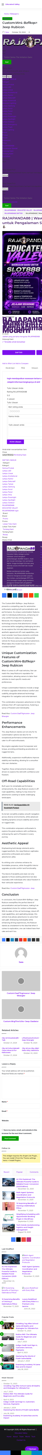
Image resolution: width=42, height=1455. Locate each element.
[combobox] (17, 57)
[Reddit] (25, 939)
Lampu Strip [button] (7, 495)
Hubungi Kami (7, 151)
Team (21, 1436)
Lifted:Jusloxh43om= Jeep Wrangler (30, 1039)
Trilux (4, 143)
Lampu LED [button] (6, 471)
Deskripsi (10, 368)
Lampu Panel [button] (7, 492)
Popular (19, 1172)
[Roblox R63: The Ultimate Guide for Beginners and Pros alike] (8, 1336)
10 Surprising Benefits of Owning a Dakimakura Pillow (26, 1205)
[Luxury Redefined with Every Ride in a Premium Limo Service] (31, 1292)
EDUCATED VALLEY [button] (10, 508)
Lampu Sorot (7, 108)
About (15, 1436)
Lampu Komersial (9, 100)
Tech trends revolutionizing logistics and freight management (27, 1227)
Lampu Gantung (8, 106)
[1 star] (10, 411)
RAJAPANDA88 (8, 146)
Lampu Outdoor (8, 122)
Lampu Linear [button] (7, 473)
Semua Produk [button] (8, 468)
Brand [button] (5, 513)
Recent (6, 1172)
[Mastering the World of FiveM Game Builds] (8, 1358)
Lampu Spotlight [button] (8, 500)
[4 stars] (16, 411)
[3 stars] (14, 411)
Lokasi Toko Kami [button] (9, 524)
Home (6, 14)
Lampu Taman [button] (7, 484)
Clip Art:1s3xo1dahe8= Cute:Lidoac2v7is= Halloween (11, 1050)
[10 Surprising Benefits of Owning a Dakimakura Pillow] (8, 1206)
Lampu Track (7, 127)
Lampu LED (6, 87)
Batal (4, 76)
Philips (5, 135)
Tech (33, 1436)
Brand (4, 132)
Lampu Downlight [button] (9, 497)
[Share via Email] (33, 939)
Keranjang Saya (20, 455)
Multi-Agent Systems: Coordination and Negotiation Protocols (25, 1194)
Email (5, 1111)
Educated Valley (21, 1433)
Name (5, 1102)
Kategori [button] (6, 463)
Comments (34, 1172)
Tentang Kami (7, 154)
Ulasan (35, 368)
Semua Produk (8, 84)
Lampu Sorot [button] (7, 489)
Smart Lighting (8, 130)
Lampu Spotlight (8, 119)
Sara (7, 32)
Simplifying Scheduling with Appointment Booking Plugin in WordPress (28, 1216)
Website (5, 1121)
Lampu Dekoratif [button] (8, 481)
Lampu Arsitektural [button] (9, 476)
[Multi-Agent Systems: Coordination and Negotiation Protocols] (8, 1195)
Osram (5, 138)
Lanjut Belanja (7, 455)
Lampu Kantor (7, 95)
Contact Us (21, 1440)
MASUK (13, 79)
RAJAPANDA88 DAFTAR (14, 213)
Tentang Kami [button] (8, 529)
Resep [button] (5, 535)
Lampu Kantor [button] (7, 479)
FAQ (23, 368)
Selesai (5, 175)
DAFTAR (5, 79)
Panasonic (6, 140)
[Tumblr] (16, 939)
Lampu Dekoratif (8, 98)
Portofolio (6, 156)
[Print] (37, 939)
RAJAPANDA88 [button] (8, 505)
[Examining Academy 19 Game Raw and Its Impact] (8, 1366)
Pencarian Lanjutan (9, 202)
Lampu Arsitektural (9, 92)
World (27, 1436)
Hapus (9, 76)
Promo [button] (5, 519)
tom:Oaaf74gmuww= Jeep (24, 888)
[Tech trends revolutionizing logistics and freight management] (8, 1228)
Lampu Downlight (9, 116)
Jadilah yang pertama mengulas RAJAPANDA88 (21, 336)
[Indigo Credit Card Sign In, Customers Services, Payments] (8, 1348)
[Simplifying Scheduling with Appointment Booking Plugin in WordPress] (8, 1217)
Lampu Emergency (9, 124)
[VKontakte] (29, 939)
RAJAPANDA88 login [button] (10, 511)
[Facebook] (3, 939)
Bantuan (32, 1449)
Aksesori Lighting (9, 103)
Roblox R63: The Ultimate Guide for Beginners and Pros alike (26, 1336)
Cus (12, 888)
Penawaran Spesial (9, 148)
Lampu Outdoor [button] (8, 503)
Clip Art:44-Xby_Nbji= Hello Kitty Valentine (30, 1049)
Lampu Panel (7, 111)
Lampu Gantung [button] (8, 487)
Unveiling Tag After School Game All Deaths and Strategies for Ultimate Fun (27, 1326)
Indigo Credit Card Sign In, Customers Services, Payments (27, 1347)
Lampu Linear (7, 90)
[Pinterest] (20, 939)
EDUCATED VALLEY (24, 210)
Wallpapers (14, 14)
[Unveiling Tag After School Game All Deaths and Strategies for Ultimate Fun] (8, 1325)
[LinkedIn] (12, 939)
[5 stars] (18, 411)
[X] (8, 939)
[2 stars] (12, 411)
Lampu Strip (7, 114)
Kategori (5, 82)
